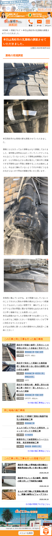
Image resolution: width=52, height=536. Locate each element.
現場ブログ (15, 30)
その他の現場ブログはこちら (37, 504)
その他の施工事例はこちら (38, 403)
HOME (5, 30)
